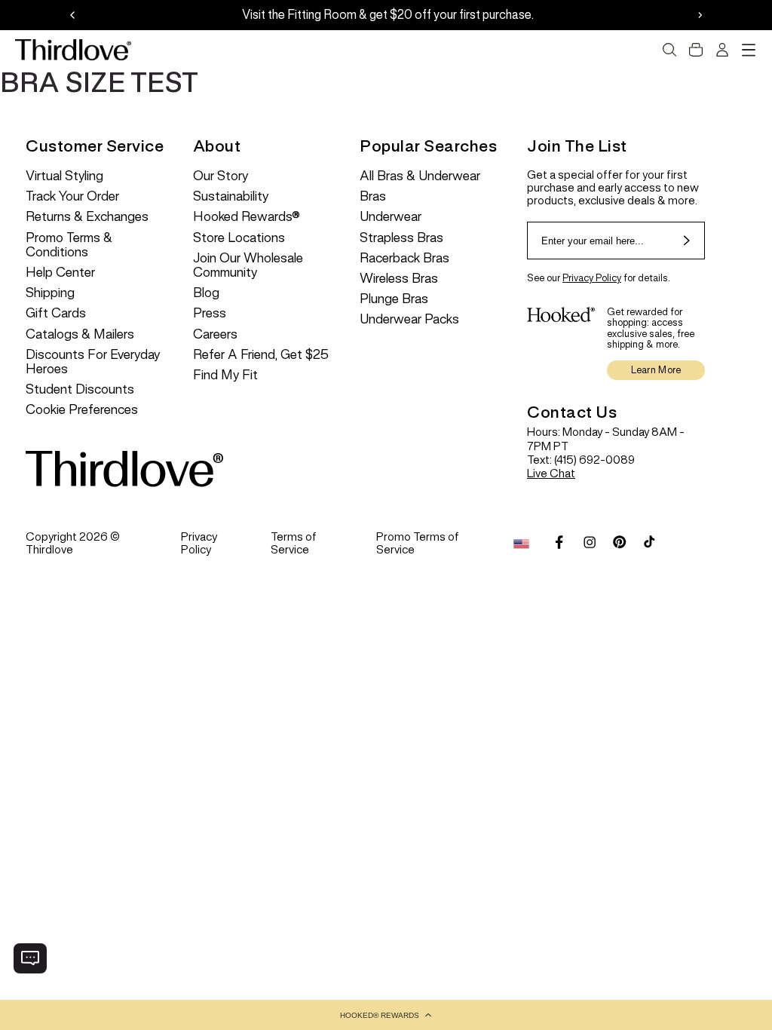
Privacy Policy (591, 277)
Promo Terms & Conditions (69, 245)
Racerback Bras (404, 258)
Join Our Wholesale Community (248, 265)
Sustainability (230, 196)
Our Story (220, 176)
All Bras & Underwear (420, 176)
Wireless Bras (399, 278)
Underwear (390, 217)
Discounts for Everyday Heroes (93, 362)
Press (209, 313)
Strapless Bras (401, 238)
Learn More (656, 369)
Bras (373, 196)
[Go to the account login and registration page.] (722, 50)
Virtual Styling (64, 176)
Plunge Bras (394, 299)
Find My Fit (225, 375)
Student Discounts (80, 389)
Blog (206, 293)
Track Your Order (72, 196)
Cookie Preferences (82, 410)
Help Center (60, 272)
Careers (215, 334)
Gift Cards (56, 313)
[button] (386, 1015)
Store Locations (239, 238)
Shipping (50, 293)
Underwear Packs (409, 319)
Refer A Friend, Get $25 (261, 355)
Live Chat (551, 473)
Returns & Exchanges (87, 217)
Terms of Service (294, 542)
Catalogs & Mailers (80, 334)
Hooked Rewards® (246, 217)
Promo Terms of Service (417, 542)
